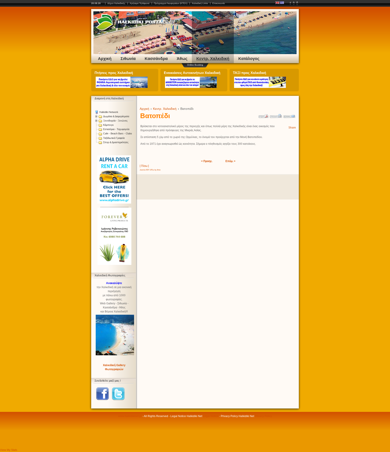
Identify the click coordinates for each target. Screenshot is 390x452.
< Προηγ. (206, 161)
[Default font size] (293, 3)
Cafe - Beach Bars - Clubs (117, 133)
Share (292, 127)
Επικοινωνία (218, 3)
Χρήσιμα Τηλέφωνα (139, 3)
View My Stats (8, 450)
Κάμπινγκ (108, 125)
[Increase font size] (297, 3)
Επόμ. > (230, 161)
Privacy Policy (263, 416)
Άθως (182, 58)
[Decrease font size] (290, 3)
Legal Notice (210, 416)
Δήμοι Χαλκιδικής (116, 3)
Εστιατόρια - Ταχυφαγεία (116, 129)
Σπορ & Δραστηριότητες (115, 142)
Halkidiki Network (108, 112)
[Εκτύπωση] (276, 115)
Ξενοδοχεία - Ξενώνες (115, 120)
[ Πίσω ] (144, 165)
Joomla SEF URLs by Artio (150, 170)
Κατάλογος (248, 58)
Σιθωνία (128, 58)
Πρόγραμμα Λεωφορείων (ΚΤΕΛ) (170, 3)
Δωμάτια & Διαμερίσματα (116, 116)
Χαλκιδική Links (200, 3)
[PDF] (264, 115)
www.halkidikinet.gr (130, 416)
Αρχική (104, 58)
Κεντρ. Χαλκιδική (212, 58)
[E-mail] (289, 115)
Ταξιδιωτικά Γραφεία (114, 138)
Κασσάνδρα (156, 58)
